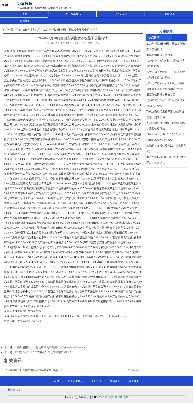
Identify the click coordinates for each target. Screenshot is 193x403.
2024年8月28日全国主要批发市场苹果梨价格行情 (43, 352)
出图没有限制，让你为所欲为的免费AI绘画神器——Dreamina (50, 347)
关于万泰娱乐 (73, 14)
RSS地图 (109, 397)
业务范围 (121, 14)
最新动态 (169, 14)
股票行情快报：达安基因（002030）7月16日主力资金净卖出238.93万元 (165, 100)
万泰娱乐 (21, 29)
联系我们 (25, 20)
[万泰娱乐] (4, 5)
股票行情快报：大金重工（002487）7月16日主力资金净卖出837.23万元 (165, 61)
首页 (25, 14)
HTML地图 (121, 397)
